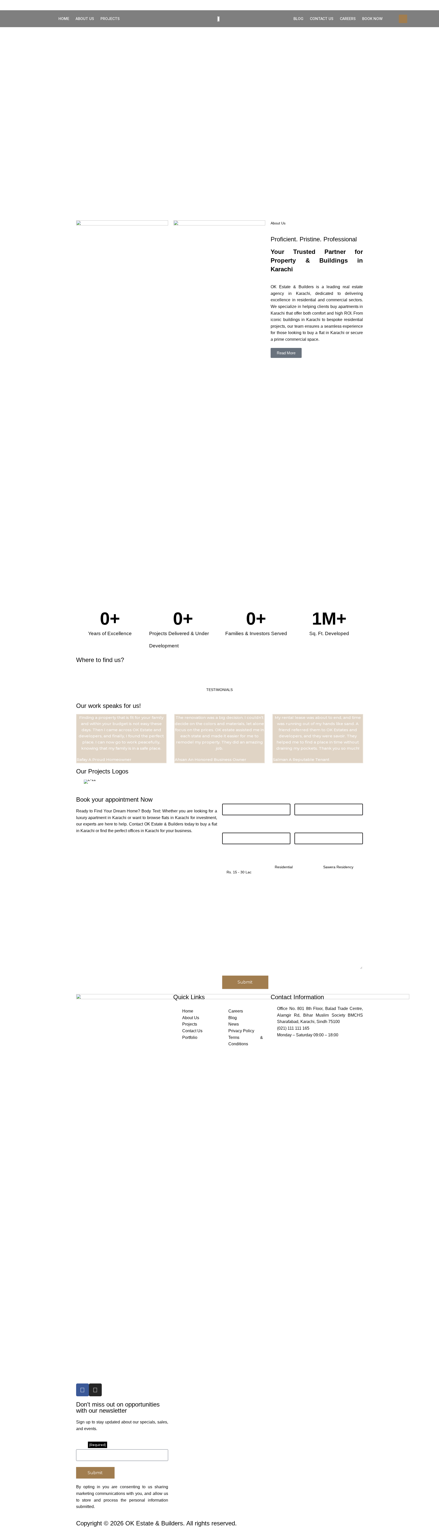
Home (63, 18)
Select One (329, 857)
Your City (230, 828)
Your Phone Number (313, 828)
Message (230, 891)
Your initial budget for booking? (242, 859)
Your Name (232, 799)
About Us (85, 18)
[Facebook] (82, 1389)
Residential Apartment (291, 857)
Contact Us (321, 18)
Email (91, 1444)
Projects (110, 18)
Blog (298, 18)
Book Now (372, 18)
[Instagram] (95, 1389)
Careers (348, 18)
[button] (403, 19)
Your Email (304, 799)
